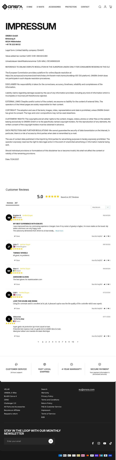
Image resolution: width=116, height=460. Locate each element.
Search (44, 392)
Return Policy (46, 406)
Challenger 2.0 (10, 406)
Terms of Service (48, 416)
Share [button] (18, 239)
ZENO (6, 402)
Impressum (45, 413)
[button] (103, 239)
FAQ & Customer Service (51, 409)
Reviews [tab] (10, 206)
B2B (42, 420)
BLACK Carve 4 (10, 399)
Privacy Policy (47, 399)
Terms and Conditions (50, 402)
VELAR (7, 392)
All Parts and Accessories (14, 409)
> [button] (76, 345)
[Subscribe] (50, 444)
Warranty (44, 395)
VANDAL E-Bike (10, 395)
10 (72, 345)
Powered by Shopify (30, 458)
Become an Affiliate (12, 413)
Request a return (11, 416)
